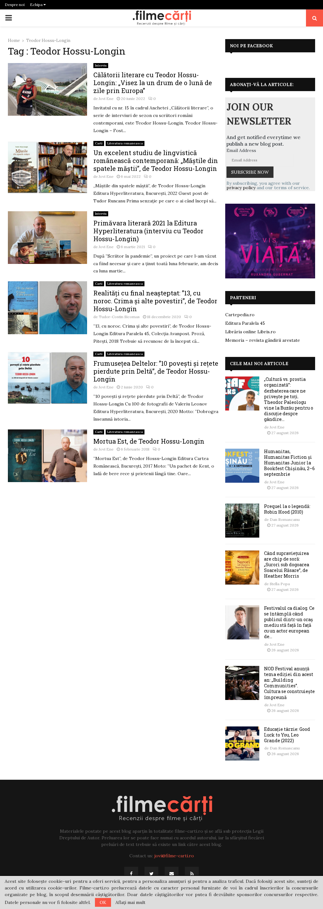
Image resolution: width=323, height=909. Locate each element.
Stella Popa (280, 583)
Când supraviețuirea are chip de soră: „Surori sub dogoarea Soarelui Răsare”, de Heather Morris (286, 564)
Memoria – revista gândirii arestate (262, 340)
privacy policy (240, 187)
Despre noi (15, 4)
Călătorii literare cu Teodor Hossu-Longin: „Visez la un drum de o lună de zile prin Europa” (152, 83)
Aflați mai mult (130, 902)
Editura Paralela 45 (245, 323)
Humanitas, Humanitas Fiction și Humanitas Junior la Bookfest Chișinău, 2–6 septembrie (289, 462)
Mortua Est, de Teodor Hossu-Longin (148, 441)
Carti (99, 143)
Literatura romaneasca (125, 143)
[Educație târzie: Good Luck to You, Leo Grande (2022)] (242, 743)
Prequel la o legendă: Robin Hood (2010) (287, 509)
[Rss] (192, 874)
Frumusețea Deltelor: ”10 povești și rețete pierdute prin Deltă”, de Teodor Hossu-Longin (155, 371)
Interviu (101, 65)
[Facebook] (131, 874)
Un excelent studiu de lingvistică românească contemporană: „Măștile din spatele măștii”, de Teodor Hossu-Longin (155, 160)
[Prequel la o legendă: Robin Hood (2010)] (242, 521)
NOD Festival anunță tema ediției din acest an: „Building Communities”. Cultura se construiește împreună (289, 683)
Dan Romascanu (285, 519)
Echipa (37, 4)
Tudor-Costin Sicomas (119, 316)
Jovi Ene (106, 98)
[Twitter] (151, 874)
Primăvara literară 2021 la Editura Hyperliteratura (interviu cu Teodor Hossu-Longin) (148, 231)
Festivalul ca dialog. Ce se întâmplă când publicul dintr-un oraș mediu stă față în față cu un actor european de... (289, 622)
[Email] (172, 874)
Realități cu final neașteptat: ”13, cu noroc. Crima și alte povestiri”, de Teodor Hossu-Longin (155, 301)
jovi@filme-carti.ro (174, 856)
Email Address (241, 150)
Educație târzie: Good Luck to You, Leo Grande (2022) (287, 734)
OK (103, 902)
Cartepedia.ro (240, 315)
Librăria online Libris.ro (250, 332)
